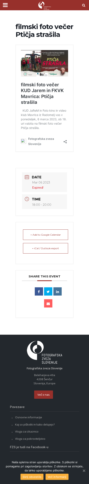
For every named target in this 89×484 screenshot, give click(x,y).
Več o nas (43, 394)
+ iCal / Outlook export (45, 248)
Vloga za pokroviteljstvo (30, 439)
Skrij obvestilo (32, 476)
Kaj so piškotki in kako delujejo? (35, 424)
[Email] (48, 303)
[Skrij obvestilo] (84, 471)
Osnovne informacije (28, 417)
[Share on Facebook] (39, 291)
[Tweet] (48, 291)
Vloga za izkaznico (26, 431)
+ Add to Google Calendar (45, 234)
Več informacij (57, 476)
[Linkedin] (57, 291)
